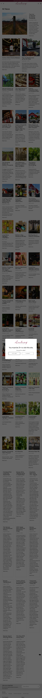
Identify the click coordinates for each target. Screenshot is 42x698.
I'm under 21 (28, 353)
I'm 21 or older (14, 353)
